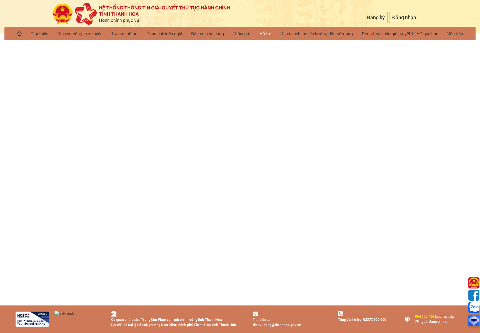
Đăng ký (376, 17)
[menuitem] (19, 33)
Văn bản (455, 33)
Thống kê (242, 33)
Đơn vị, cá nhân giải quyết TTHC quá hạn (400, 33)
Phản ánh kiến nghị (164, 33)
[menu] (240, 33)
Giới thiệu (39, 33)
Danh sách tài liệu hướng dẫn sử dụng (316, 33)
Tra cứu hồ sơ (124, 33)
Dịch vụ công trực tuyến (79, 33)
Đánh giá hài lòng (207, 33)
